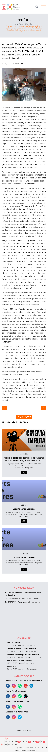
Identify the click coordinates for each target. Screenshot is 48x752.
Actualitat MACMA (25, 24)
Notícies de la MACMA (15, 422)
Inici (15, 24)
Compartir (24, 417)
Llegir (24, 472)
